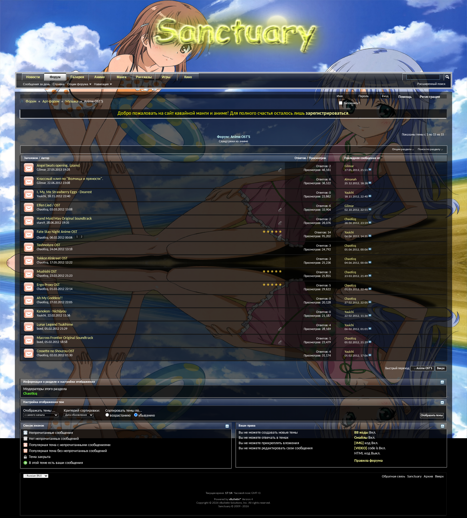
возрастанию (120, 416)
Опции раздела (401, 149)
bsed (40, 329)
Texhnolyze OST (48, 245)
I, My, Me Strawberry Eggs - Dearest (64, 192)
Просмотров (317, 158)
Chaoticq (42, 209)
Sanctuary (414, 476)
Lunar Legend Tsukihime (55, 325)
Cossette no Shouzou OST (55, 351)
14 (329, 232)
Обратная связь (393, 476)
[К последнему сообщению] (370, 170)
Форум (55, 77)
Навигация (101, 84)
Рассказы (144, 77)
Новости (33, 77)
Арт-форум (50, 102)
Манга (121, 77)
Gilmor (41, 169)
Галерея (77, 77)
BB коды (361, 433)
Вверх (441, 368)
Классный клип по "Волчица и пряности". (70, 179)
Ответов (300, 158)
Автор (45, 158)
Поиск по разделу (429, 149)
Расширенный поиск (431, 83)
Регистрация (430, 97)
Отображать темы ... (39, 411)
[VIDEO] (360, 448)
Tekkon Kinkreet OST (52, 258)
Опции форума (77, 84)
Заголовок (31, 158)
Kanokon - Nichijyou (51, 311)
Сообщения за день (36, 84)
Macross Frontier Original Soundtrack (65, 338)
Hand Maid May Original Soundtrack (64, 219)
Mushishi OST (47, 272)
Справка (58, 84)
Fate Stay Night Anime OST (57, 232)
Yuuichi (41, 196)
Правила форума (368, 461)
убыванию (146, 416)
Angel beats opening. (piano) (58, 166)
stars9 (41, 223)
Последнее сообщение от (362, 158)
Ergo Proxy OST (48, 285)
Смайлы (361, 438)
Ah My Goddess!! (50, 298)
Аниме (99, 77)
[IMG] (359, 443)
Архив (428, 476)
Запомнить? (351, 103)
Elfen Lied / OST (48, 205)
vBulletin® (235, 499)
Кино (188, 77)
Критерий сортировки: (82, 411)
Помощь (405, 97)
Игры (166, 77)
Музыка (71, 102)
